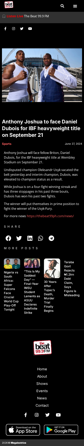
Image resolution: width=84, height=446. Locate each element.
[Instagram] (13, 28)
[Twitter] (21, 28)
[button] (62, 6)
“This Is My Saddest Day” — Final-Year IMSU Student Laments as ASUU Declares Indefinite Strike (32, 291)
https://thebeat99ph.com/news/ (50, 216)
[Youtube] (30, 28)
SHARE (13, 226)
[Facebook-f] (5, 28)
